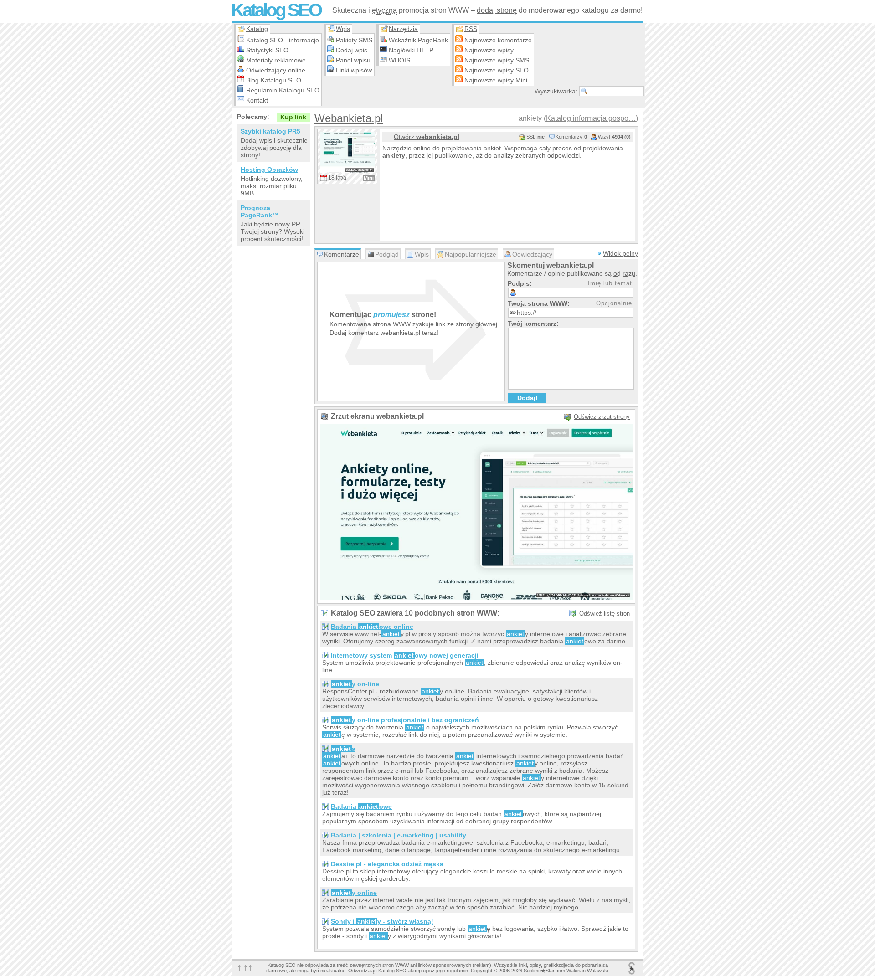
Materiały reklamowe (276, 60)
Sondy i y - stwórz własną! (382, 921)
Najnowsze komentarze (498, 40)
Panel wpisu (353, 60)
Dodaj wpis (351, 50)
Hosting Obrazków (269, 169)
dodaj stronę (497, 10)
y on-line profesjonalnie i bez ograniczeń (405, 720)
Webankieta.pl (348, 118)
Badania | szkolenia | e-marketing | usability (398, 835)
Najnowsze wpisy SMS (496, 60)
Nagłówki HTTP (411, 50)
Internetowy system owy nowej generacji (405, 655)
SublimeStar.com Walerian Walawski (566, 970)
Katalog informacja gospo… (591, 118)
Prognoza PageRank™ (259, 211)
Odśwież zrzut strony (602, 416)
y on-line (355, 684)
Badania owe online (372, 626)
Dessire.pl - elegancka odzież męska (387, 864)
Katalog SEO (276, 10)
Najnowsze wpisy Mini (495, 80)
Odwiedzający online (275, 70)
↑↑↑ (245, 967)
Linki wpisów (354, 70)
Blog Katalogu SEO (273, 80)
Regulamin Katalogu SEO (282, 90)
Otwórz (426, 136)
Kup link (293, 117)
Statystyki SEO (267, 50)
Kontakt (257, 100)
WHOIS (399, 60)
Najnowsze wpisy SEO (496, 70)
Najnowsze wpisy (489, 50)
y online (354, 892)
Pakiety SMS (354, 40)
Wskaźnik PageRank (418, 40)
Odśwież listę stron (604, 613)
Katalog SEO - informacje (282, 40)
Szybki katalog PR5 (270, 131)
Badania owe (361, 806)
